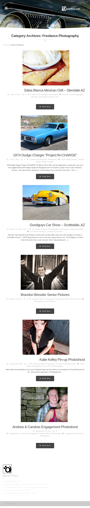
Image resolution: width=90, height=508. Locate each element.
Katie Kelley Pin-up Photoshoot (62, 359)
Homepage (6, 45)
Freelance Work (38, 299)
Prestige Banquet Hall (14, 481)
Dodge (38, 162)
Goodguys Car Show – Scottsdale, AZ (57, 225)
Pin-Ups (59, 364)
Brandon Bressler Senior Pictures (45, 295)
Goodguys (42, 231)
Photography (53, 94)
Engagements (14, 433)
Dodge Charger (47, 162)
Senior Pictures (75, 299)
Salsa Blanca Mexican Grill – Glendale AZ (54, 90)
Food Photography (76, 94)
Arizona (65, 94)
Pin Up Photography (55, 366)
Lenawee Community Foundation (18, 490)
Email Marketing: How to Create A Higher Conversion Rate (27, 487)
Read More (46, 107)
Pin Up (44, 366)
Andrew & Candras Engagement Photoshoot (45, 427)
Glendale (34, 97)
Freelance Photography (39, 94)
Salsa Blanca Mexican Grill (48, 97)
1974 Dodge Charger (69, 159)
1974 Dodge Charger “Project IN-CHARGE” (45, 155)
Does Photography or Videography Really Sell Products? (26, 484)
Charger (81, 159)
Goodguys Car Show (55, 231)
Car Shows (36, 229)
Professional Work (76, 229)
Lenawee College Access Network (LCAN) (21, 493)
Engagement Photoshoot (74, 433)
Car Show (34, 231)
